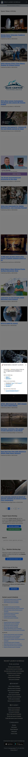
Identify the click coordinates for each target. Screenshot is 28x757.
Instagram (9, 384)
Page (12, 383)
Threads (8, 386)
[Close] (26, 365)
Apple (7, 377)
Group (19, 383)
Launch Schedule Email (12, 391)
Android (8, 378)
